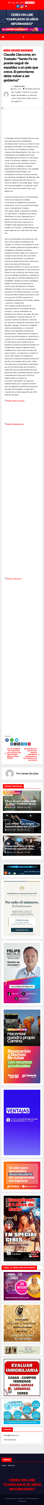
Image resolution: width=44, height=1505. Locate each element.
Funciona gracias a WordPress (15, 1498)
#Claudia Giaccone (32, 89)
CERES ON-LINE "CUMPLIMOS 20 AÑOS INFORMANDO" (22, 19)
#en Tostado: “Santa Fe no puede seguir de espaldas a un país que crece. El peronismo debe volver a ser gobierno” (24, 96)
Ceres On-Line (19, 86)
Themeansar (22, 1501)
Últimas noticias (26, 50)
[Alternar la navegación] (23, 37)
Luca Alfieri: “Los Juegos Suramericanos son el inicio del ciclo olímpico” (21, 826)
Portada (7, 50)
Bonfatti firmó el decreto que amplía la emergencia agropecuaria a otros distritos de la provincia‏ (30, 754)
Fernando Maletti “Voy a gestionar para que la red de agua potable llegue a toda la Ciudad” (14, 753)
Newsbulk (34, 1498)
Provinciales (16, 50)
